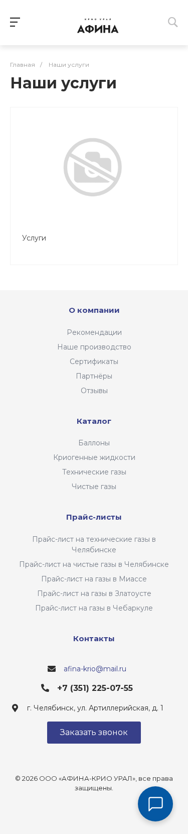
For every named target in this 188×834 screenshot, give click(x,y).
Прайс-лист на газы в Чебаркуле (94, 608)
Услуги (34, 238)
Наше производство (94, 346)
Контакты (94, 638)
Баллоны (94, 442)
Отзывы (94, 390)
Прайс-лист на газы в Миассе (94, 578)
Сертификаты (94, 361)
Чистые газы (94, 486)
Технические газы (94, 471)
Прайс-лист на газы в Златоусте (94, 593)
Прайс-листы (94, 517)
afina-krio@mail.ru (95, 668)
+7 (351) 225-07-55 (95, 688)
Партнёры (94, 376)
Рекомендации (94, 332)
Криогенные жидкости (94, 457)
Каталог (94, 421)
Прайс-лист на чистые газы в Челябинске (94, 564)
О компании (94, 310)
